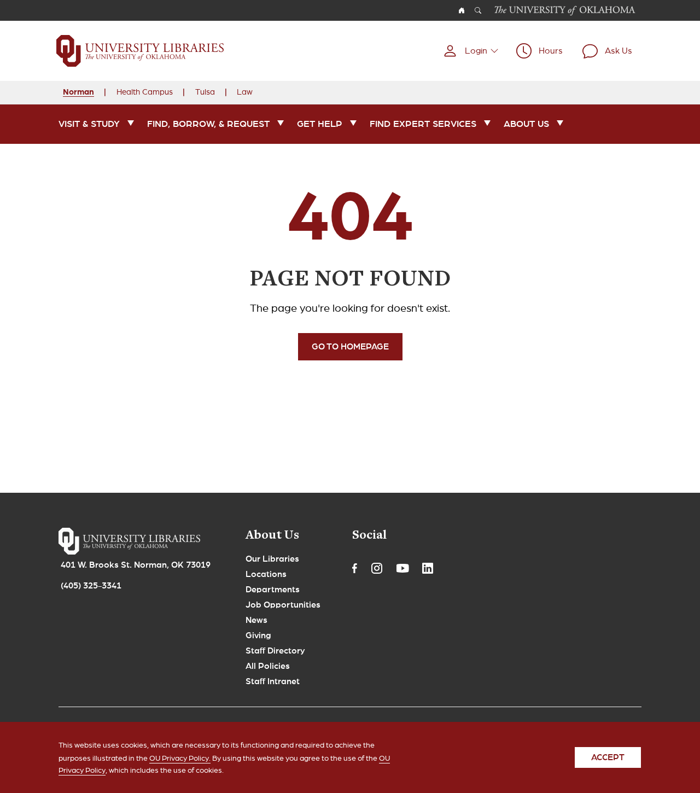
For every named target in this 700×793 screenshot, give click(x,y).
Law (245, 92)
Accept (608, 757)
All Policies (268, 666)
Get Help (319, 124)
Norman (78, 91)
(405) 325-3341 (91, 585)
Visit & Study (89, 124)
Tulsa (205, 92)
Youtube (402, 568)
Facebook (354, 568)
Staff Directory (275, 650)
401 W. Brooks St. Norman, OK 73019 (136, 565)
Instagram (376, 568)
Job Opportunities (283, 604)
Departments (273, 589)
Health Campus (144, 92)
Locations (266, 574)
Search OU (478, 10)
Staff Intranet (273, 681)
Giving (258, 635)
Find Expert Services (423, 124)
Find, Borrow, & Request (208, 124)
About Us (526, 124)
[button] (471, 51)
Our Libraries (272, 559)
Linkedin (427, 568)
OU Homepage (461, 10)
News (256, 620)
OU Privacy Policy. (180, 758)
